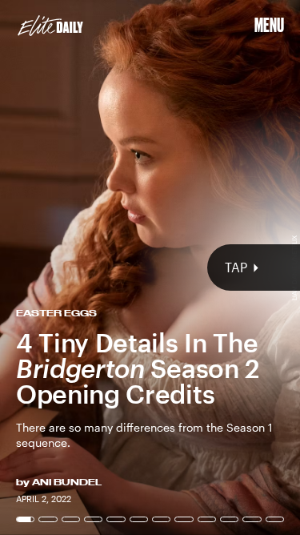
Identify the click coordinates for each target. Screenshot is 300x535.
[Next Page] (199, 267)
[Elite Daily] (50, 25)
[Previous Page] (49, 267)
